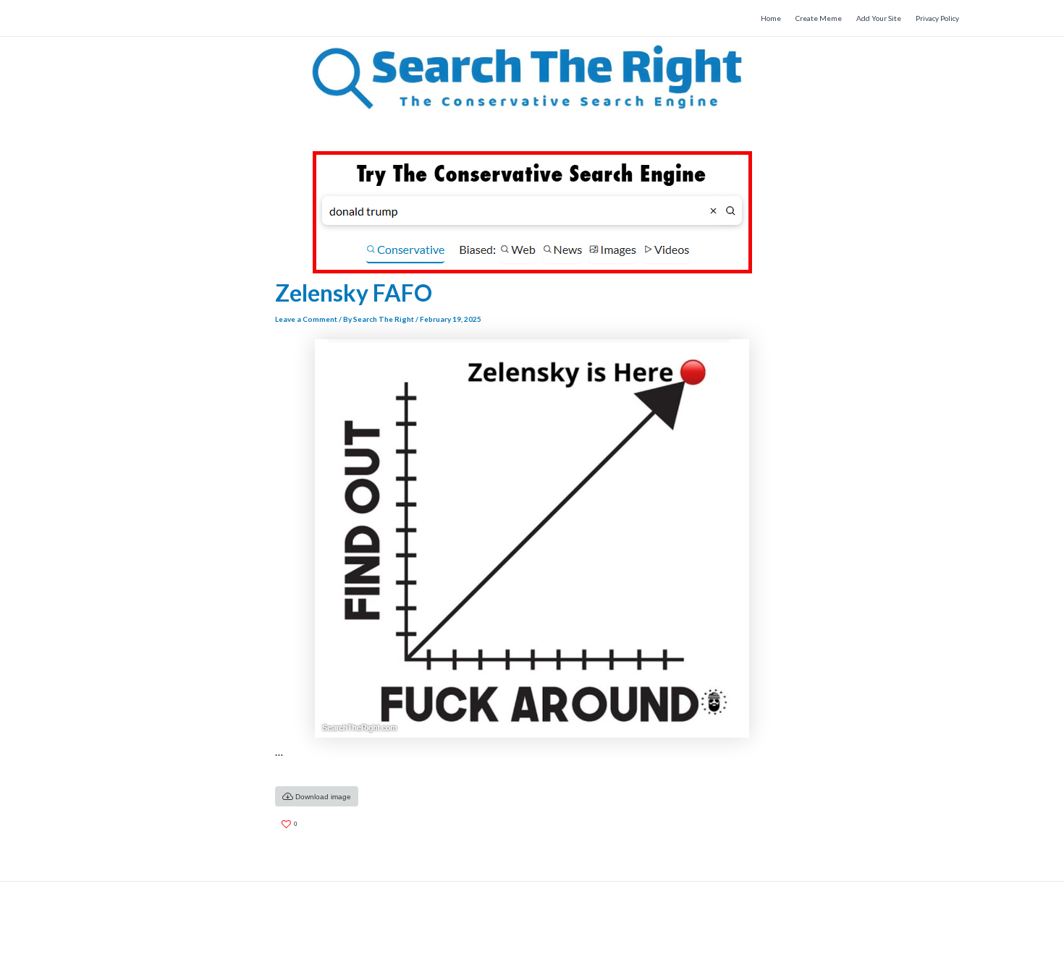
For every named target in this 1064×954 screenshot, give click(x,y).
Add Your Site (878, 18)
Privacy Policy (937, 18)
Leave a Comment (306, 319)
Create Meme (818, 18)
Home (771, 18)
